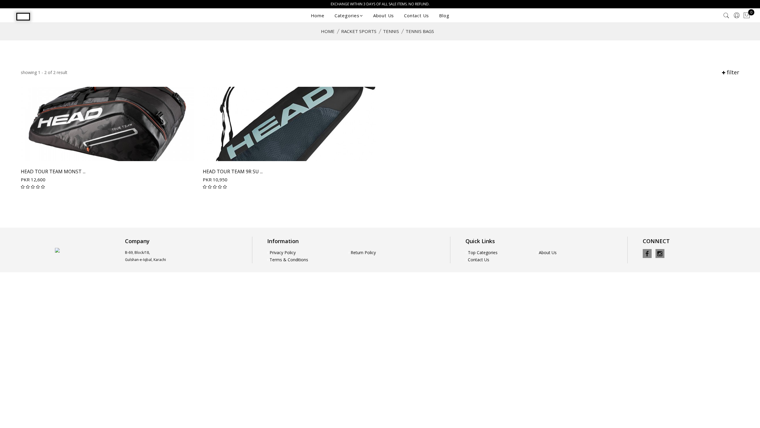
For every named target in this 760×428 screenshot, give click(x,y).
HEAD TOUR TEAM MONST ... (53, 171)
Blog (444, 15)
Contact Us (416, 15)
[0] (746, 15)
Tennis (391, 31)
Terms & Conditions (289, 259)
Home (317, 15)
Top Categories (483, 252)
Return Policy (363, 252)
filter (732, 72)
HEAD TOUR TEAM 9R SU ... (233, 171)
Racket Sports (358, 31)
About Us (383, 15)
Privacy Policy (283, 252)
